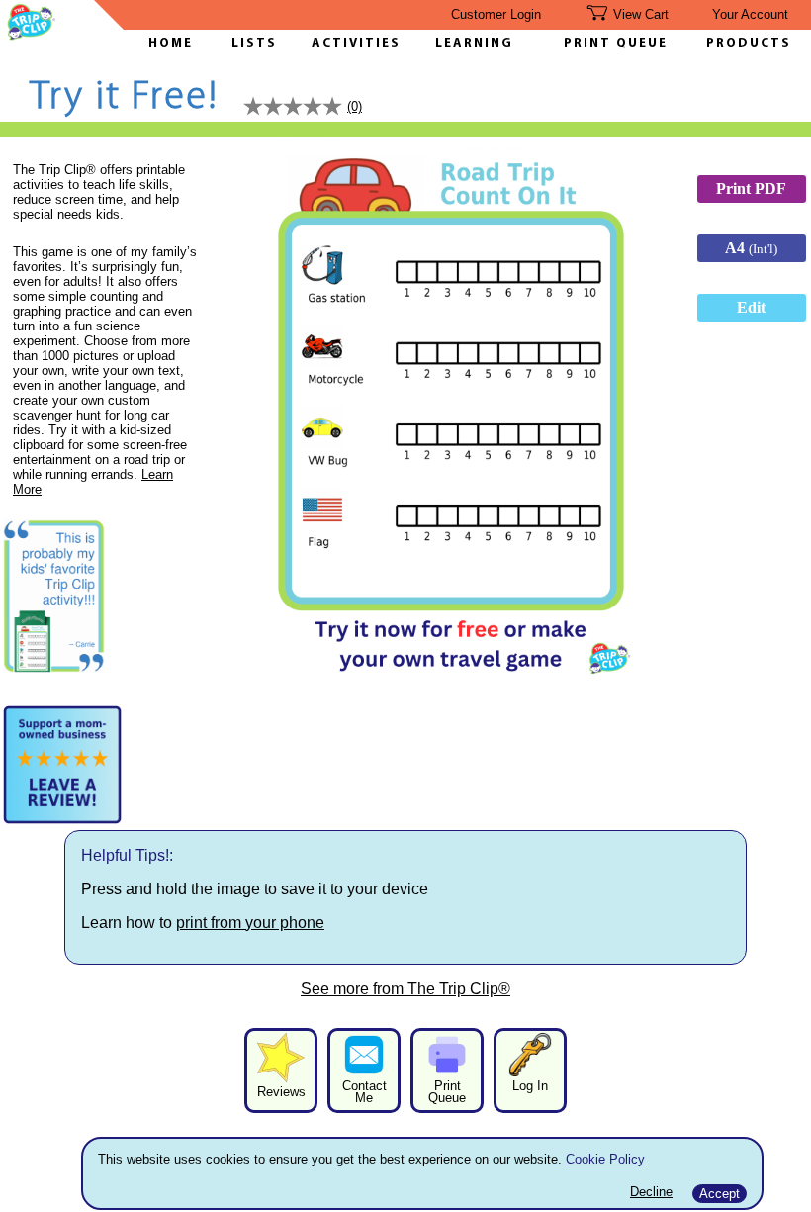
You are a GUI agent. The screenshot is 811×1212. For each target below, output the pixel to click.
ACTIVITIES (356, 43)
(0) (354, 106)
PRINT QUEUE (616, 43)
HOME (170, 43)
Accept (719, 1193)
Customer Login (496, 14)
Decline (651, 1191)
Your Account (750, 14)
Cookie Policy (605, 1159)
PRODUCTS (748, 43)
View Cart (641, 14)
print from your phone (250, 922)
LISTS (254, 43)
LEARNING (469, 43)
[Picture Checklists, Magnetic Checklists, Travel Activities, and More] (31, 35)
